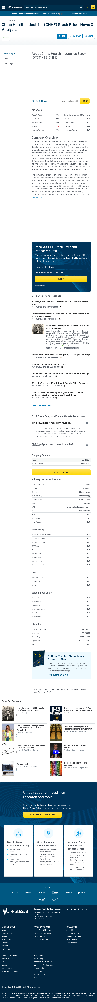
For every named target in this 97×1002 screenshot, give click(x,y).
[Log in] (87, 7)
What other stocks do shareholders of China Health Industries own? (53, 445)
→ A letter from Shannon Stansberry (24, 13)
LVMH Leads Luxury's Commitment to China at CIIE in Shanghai (61, 373)
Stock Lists (70, 930)
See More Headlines (42, 405)
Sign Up (84, 101)
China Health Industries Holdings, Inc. (49, 364)
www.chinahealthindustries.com (78, 507)
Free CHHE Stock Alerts (78, 13)
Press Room (6, 939)
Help (8, 949)
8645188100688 (84, 511)
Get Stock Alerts (61, 472)
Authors (5, 936)
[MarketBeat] (15, 7)
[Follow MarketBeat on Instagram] (83, 909)
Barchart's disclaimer (61, 998)
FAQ (3, 949)
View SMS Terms (40, 286)
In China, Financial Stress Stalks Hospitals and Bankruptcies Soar (60, 303)
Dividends (5, 962)
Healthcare (86, 488)
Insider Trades (7, 968)
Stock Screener (72, 943)
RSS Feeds (38, 971)
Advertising (38, 959)
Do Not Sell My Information (44, 965)
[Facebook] (71, 909)
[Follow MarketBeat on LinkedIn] (79, 909)
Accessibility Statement (43, 962)
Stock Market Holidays (10, 971)
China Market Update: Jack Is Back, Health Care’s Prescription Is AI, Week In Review (61, 315)
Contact (5, 946)
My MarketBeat (71, 939)
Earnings (5, 965)
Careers (5, 943)
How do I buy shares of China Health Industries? (51, 423)
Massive (58, 993)
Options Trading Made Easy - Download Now (66, 658)
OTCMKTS (86, 484)
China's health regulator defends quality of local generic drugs (61, 354)
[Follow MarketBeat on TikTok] (87, 909)
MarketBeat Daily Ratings (43, 933)
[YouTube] (75, 909)
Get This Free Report (57, 675)
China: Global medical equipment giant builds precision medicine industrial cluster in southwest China (57, 393)
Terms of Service (40, 974)
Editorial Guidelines (9, 933)
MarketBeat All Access (42, 930)
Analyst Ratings (7, 959)
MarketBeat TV (39, 936)
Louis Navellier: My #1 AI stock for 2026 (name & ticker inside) (68, 326)
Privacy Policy (39, 968)
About (4, 930)
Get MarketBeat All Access (42, 815)
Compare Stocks (72, 933)
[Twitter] (67, 909)
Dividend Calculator (73, 936)
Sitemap (37, 977)
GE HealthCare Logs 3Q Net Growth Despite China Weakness (60, 383)
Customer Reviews (41, 939)
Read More (35, 197)
